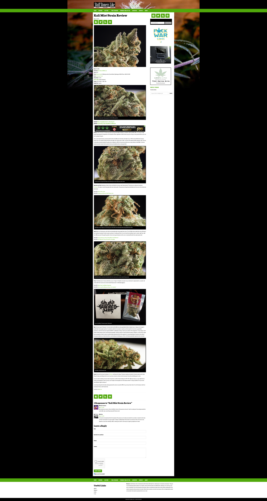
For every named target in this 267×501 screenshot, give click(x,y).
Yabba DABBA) (102, 70)
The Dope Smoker (153, 89)
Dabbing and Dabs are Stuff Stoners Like (105, 193)
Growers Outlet (98, 74)
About (146, 10)
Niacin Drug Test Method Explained (104, 285)
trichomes (96, 187)
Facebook (96, 22)
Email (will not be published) (98, 434)
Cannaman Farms (99, 76)
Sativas (110, 374)
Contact (141, 10)
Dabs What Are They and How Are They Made (106, 239)
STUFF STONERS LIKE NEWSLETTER (161, 20)
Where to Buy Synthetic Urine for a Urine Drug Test (105, 122)
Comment (95, 446)
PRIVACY (95, 490)
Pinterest (110, 22)
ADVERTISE (134, 10)
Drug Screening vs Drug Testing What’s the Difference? (106, 123)
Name (95, 429)
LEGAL (95, 492)
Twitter (101, 22)
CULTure (106, 10)
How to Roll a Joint (101, 191)
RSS (105, 22)
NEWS (95, 10)
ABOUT (95, 488)
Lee (106, 70)
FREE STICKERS (114, 10)
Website (95, 440)
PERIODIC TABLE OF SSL (125, 10)
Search (171, 93)
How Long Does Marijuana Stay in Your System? (107, 287)
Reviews (100, 10)
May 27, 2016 (101, 407)
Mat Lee (100, 389)
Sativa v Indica (96, 79)
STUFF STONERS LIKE (104, 5)
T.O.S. (95, 494)
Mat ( (98, 70)
